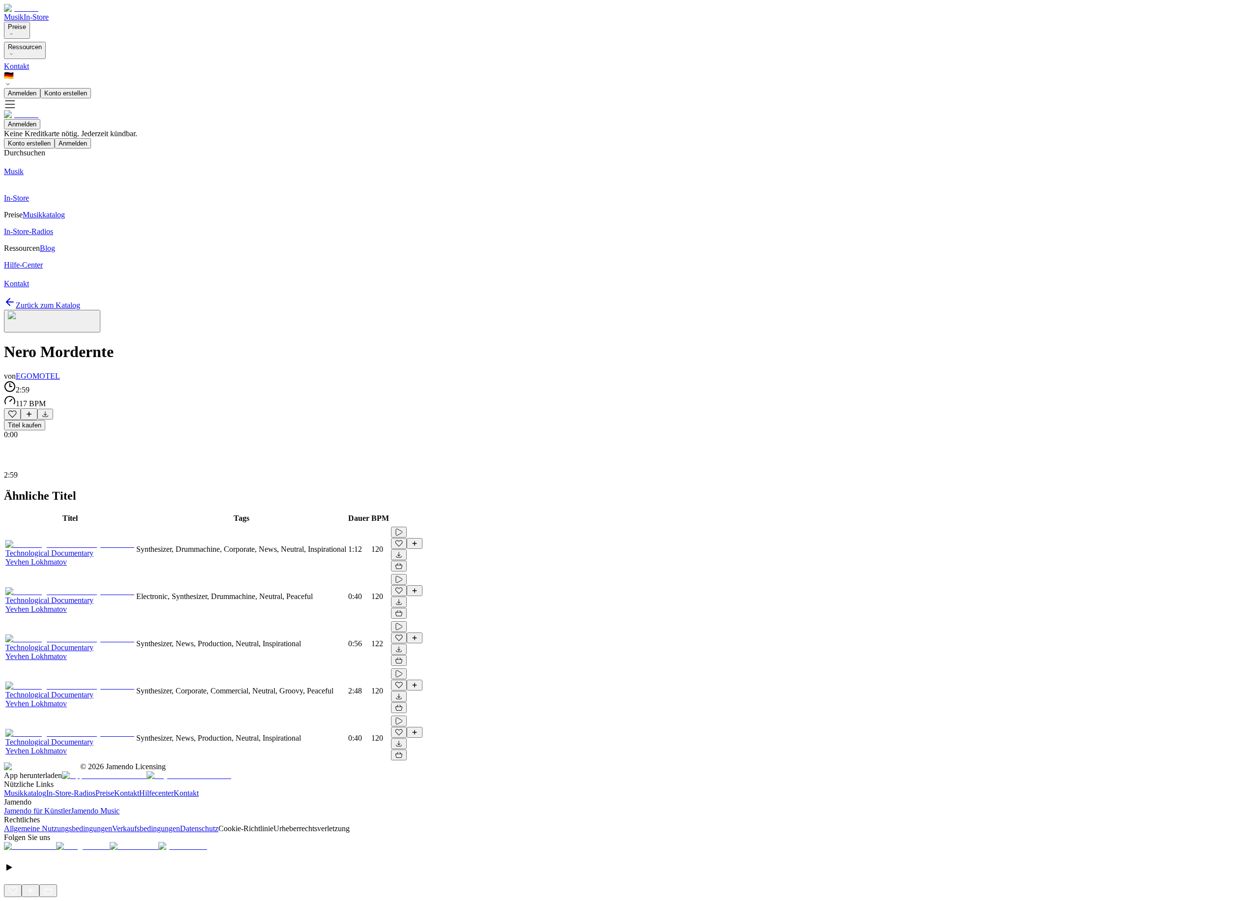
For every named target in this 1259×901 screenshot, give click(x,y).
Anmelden (22, 93)
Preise (17, 26)
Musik (14, 17)
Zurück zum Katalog (48, 305)
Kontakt (16, 66)
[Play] (52, 321)
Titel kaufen (24, 425)
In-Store (36, 17)
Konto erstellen (65, 93)
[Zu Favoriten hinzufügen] (12, 414)
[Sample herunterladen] (45, 414)
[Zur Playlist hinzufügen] (29, 414)
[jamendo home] (21, 8)
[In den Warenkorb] (399, 566)
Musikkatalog (25, 793)
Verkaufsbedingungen (146, 828)
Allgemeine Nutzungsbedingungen (58, 828)
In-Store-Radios (70, 793)
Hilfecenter (156, 793)
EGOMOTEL (38, 376)
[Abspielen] (399, 532)
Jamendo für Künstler (37, 811)
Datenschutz (199, 828)
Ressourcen (25, 47)
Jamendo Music (95, 811)
